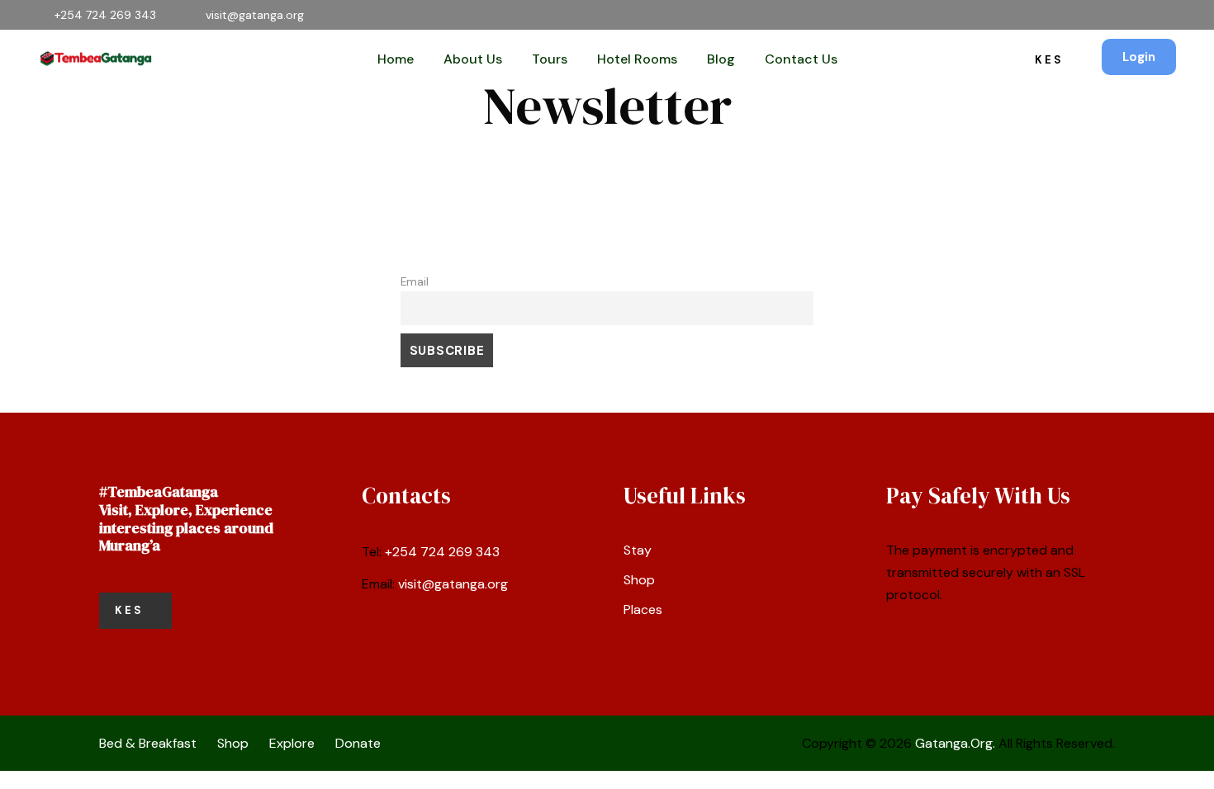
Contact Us (801, 59)
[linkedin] (1070, 14)
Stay (638, 550)
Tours (549, 59)
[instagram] (1176, 14)
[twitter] (1123, 14)
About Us (472, 59)
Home (395, 59)
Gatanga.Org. (955, 743)
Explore (292, 743)
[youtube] (1150, 14)
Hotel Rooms (637, 59)
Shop (639, 579)
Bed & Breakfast (148, 743)
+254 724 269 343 (442, 551)
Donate (358, 743)
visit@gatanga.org (453, 584)
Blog (721, 59)
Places (643, 609)
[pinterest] (1097, 14)
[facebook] (1044, 14)
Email (415, 282)
